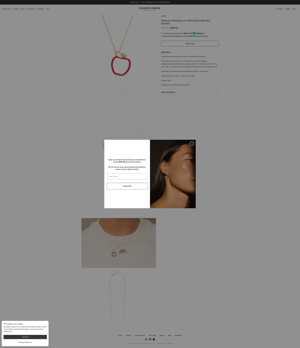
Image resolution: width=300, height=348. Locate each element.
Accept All (25, 337)
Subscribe (127, 186)
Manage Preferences (25, 342)
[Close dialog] (192, 144)
